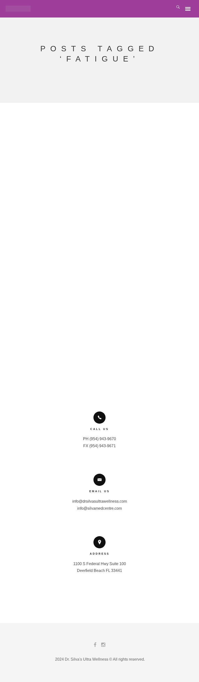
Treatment (133, 185)
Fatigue (64, 185)
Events (78, 194)
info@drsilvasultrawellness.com (99, 501)
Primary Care (122, 194)
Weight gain (94, 190)
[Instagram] (103, 646)
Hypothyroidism (89, 185)
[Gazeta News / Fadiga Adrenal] (97, 216)
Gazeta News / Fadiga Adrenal (97, 231)
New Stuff (97, 194)
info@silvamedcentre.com (99, 508)
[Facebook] (95, 646)
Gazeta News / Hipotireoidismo (97, 126)
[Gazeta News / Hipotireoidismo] (97, 111)
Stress (113, 185)
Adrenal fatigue (72, 297)
